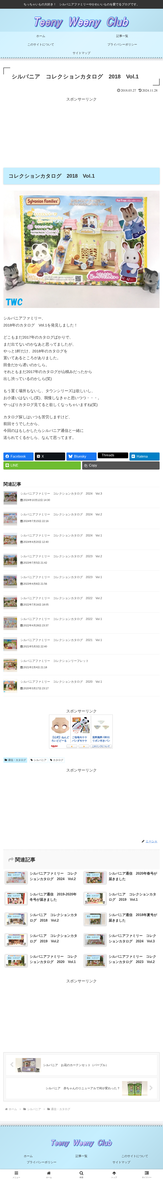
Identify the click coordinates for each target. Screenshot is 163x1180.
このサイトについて (134, 1156)
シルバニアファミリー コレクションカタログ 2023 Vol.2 (61, 556)
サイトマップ (121, 1162)
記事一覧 (81, 1156)
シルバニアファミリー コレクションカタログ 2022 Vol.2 (61, 598)
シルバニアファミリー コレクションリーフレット (54, 660)
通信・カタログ (17, 760)
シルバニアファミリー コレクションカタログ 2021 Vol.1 (61, 640)
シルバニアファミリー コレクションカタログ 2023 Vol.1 (61, 577)
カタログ (58, 760)
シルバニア (40, 760)
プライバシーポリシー (41, 1162)
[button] (150, 786)
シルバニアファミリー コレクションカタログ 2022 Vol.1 (61, 619)
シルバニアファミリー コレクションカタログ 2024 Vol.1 (61, 535)
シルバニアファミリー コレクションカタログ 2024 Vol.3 (61, 493)
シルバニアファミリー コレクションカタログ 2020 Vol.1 (61, 681)
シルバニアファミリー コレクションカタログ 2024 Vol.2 (61, 514)
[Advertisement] (81, 132)
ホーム (28, 1156)
